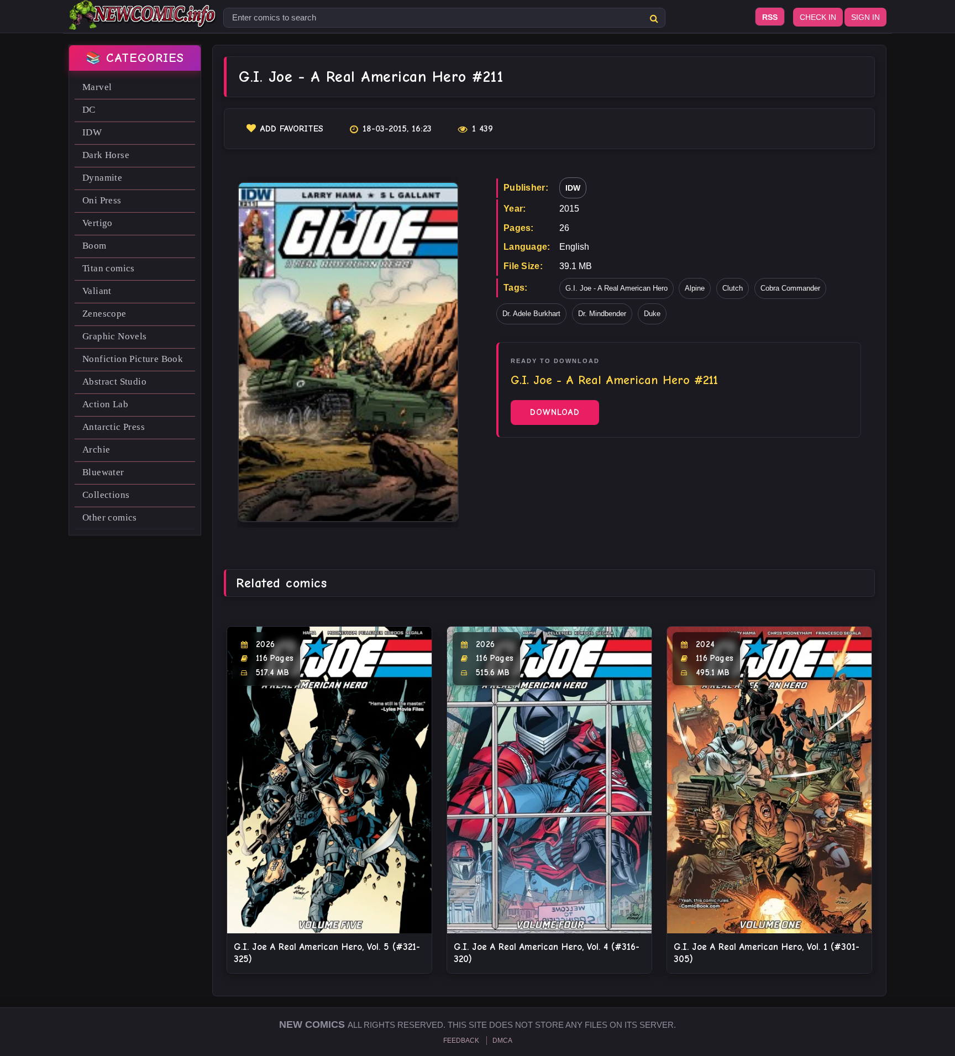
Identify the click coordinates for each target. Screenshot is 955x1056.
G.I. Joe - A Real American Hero (616, 288)
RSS (770, 17)
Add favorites (291, 129)
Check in (818, 17)
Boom (94, 245)
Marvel (97, 87)
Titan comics (108, 268)
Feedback (461, 1040)
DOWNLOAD (555, 412)
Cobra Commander (790, 288)
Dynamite (102, 177)
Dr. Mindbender (602, 313)
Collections (105, 495)
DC (89, 109)
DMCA (502, 1040)
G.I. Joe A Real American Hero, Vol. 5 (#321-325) (327, 953)
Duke (652, 313)
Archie (96, 449)
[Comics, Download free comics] (143, 22)
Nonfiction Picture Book (132, 359)
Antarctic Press (113, 427)
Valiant (97, 291)
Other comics (109, 517)
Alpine (695, 288)
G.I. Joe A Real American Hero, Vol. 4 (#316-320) (546, 953)
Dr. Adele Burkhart (531, 313)
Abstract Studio (114, 381)
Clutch (732, 288)
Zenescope (104, 313)
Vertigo (97, 223)
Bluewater (103, 472)
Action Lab (105, 404)
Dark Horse (105, 155)
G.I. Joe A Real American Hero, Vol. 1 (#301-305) (766, 953)
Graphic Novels (114, 336)
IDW (92, 132)
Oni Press (102, 200)
